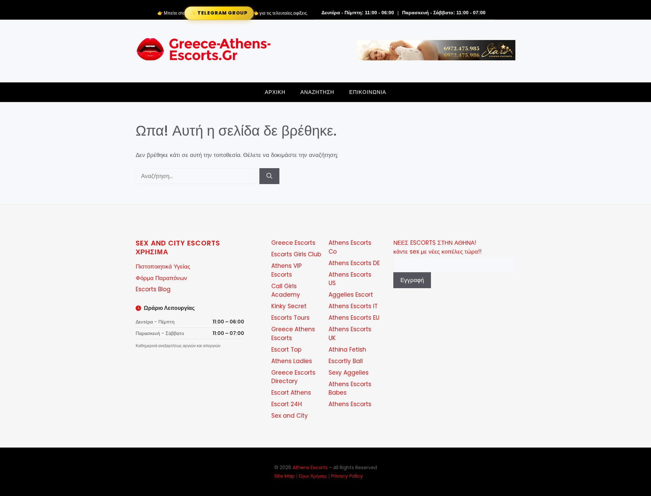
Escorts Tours (290, 318)
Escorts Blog (153, 289)
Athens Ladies (291, 361)
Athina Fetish (347, 349)
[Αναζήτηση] (269, 176)
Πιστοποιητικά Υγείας (163, 266)
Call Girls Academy (285, 290)
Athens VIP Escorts (286, 270)
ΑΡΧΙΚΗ (275, 92)
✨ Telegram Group (218, 13)
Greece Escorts (293, 243)
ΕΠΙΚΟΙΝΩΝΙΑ (367, 92)
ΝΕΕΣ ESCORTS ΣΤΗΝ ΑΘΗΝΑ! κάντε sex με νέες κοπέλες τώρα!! (437, 247)
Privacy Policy (347, 476)
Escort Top (286, 349)
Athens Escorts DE (354, 263)
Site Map (284, 476)
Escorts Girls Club (296, 254)
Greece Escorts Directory (293, 377)
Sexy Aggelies (349, 373)
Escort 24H (286, 404)
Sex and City (289, 416)
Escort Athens (291, 393)
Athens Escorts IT (353, 306)
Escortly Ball (346, 361)
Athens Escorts (350, 404)
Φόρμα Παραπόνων (161, 278)
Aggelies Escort (351, 295)
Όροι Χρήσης (313, 476)
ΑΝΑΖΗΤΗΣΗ (317, 92)
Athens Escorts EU (354, 318)
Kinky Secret (289, 306)
